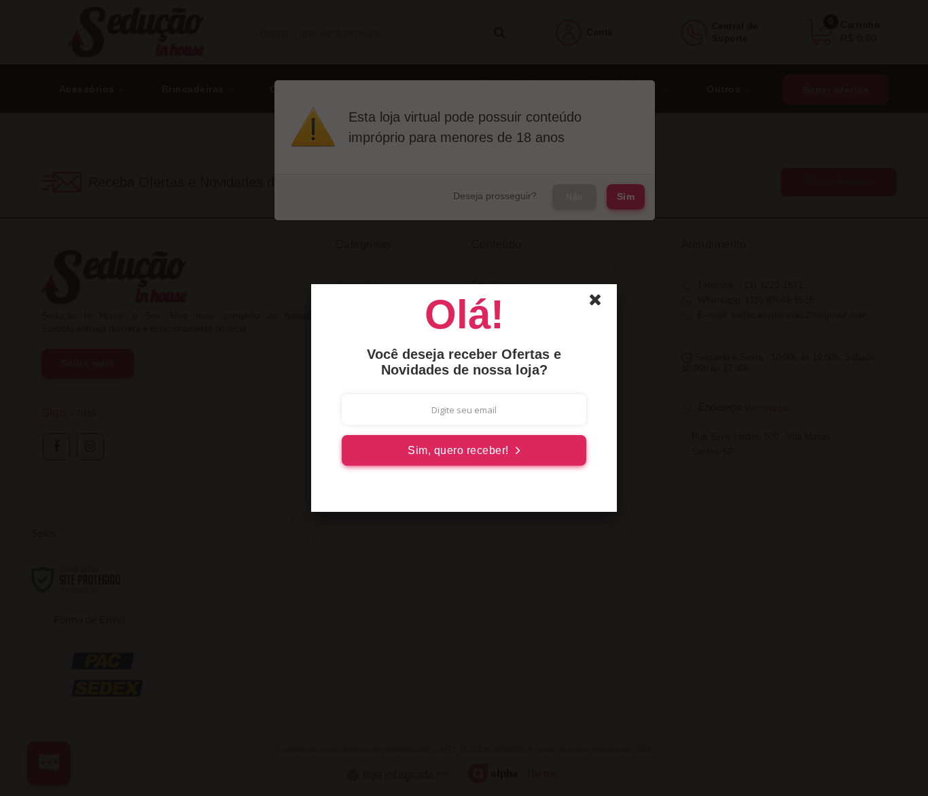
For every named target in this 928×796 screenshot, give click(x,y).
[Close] (601, 303)
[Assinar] (464, 450)
